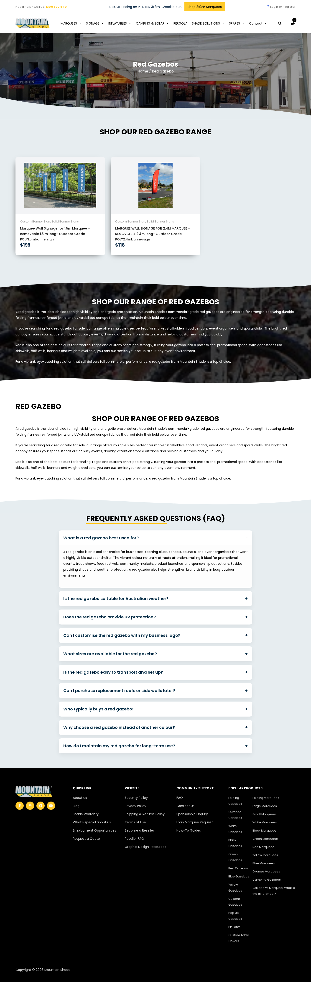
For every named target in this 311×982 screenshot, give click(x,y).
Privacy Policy (135, 806)
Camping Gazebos (266, 879)
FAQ (179, 797)
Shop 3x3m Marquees (205, 7)
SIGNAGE (92, 23)
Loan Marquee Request (194, 822)
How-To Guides (188, 830)
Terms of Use (135, 822)
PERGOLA (180, 23)
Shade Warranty (86, 814)
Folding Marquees (265, 798)
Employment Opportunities (94, 830)
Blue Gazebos (238, 876)
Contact (256, 23)
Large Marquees (264, 806)
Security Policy (136, 797)
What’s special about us (92, 822)
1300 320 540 (56, 7)
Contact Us (185, 806)
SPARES (234, 23)
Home (143, 71)
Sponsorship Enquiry (192, 814)
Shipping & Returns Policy (145, 814)
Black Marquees (264, 830)
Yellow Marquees (265, 855)
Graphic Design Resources (145, 847)
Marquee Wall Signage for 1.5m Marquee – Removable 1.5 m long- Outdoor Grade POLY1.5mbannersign (55, 234)
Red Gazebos (238, 868)
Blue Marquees (263, 863)
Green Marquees (265, 839)
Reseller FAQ (134, 838)
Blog (76, 806)
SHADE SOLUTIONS (206, 23)
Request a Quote (86, 838)
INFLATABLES (117, 23)
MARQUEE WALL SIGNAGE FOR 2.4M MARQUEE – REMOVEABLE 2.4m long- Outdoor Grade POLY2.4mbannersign (152, 234)
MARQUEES (69, 23)
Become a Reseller (139, 830)
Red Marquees (263, 847)
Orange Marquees (266, 871)
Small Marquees (264, 814)
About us (80, 797)
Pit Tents (234, 927)
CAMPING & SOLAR (150, 23)
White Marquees (264, 822)
